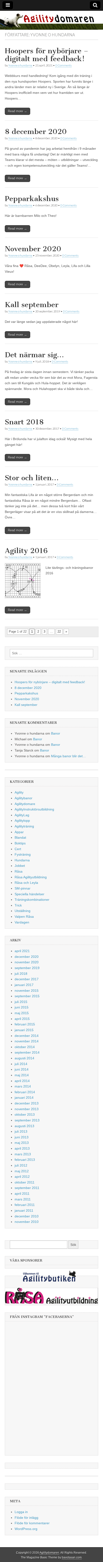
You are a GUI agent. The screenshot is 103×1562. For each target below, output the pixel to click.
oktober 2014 (25, 1047)
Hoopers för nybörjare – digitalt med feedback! (46, 55)
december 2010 (27, 1216)
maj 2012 (22, 1171)
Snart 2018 (24, 422)
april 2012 (22, 1176)
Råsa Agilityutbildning (31, 877)
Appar (19, 832)
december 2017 (27, 979)
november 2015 (27, 990)
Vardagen (22, 922)
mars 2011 (23, 1199)
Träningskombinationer (32, 899)
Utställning (22, 911)
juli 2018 (21, 974)
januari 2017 (24, 985)
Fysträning (23, 854)
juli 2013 (21, 1131)
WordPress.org (26, 1529)
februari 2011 (25, 1205)
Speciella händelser (29, 894)
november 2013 (27, 1109)
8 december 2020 (36, 131)
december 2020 (27, 957)
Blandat (20, 837)
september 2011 (27, 1188)
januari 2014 (24, 1097)
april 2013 (22, 1148)
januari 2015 (24, 1030)
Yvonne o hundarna (20, 65)
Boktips (20, 843)
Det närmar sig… (34, 355)
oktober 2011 (24, 1182)
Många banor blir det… (68, 756)
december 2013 (27, 1103)
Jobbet (20, 866)
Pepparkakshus (32, 198)
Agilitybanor (23, 798)
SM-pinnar (22, 888)
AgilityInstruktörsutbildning (34, 809)
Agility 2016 (26, 550)
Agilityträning (24, 826)
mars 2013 (23, 1154)
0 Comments (63, 65)
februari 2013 (25, 1160)
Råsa (19, 871)
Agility (19, 792)
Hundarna (22, 860)
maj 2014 (22, 1075)
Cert (18, 849)
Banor (55, 733)
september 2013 (27, 1120)
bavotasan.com (72, 1557)
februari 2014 (25, 1092)
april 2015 (22, 1019)
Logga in (21, 1512)
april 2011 (22, 1193)
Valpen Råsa (24, 916)
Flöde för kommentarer (32, 1523)
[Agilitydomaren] (51, 20)
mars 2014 (23, 1086)
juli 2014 (21, 1064)
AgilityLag (22, 815)
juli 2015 (21, 1002)
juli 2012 (21, 1165)
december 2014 (27, 1036)
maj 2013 (22, 1143)
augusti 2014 (24, 1058)
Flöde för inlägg (26, 1517)
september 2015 (27, 996)
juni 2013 (22, 1137)
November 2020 (33, 249)
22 (59, 631)
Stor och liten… (32, 478)
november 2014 (27, 1041)
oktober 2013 (25, 1114)
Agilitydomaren (49, 1552)
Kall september (31, 304)
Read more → (17, 111)
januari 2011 (24, 1210)
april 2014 (22, 1081)
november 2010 (27, 1222)
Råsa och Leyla (26, 883)
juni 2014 (22, 1069)
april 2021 (22, 951)
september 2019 (27, 968)
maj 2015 (22, 1013)
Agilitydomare (25, 804)
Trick (18, 905)
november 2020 (27, 962)
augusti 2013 (24, 1126)
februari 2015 (25, 1024)
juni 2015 (22, 1007)
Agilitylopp (22, 820)
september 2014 (27, 1052)
